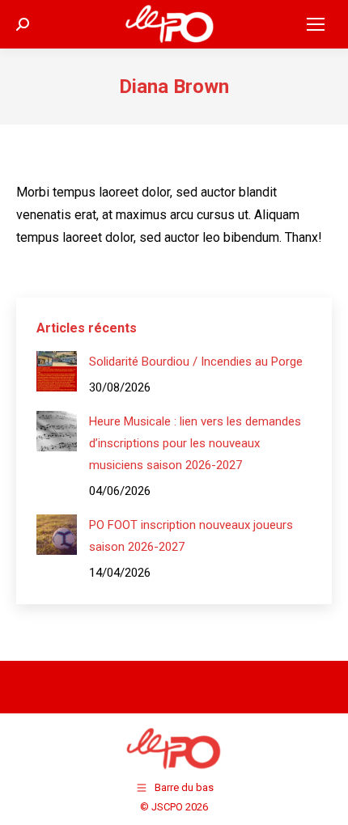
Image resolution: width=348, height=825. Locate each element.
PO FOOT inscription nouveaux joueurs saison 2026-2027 (191, 536)
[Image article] (56, 371)
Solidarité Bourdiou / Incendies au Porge (196, 361)
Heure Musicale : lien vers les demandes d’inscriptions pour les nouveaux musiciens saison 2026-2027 (195, 443)
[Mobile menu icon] (315, 24)
